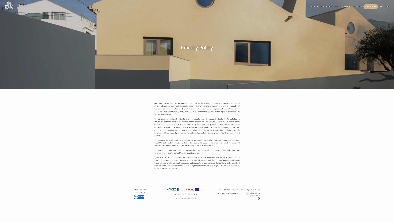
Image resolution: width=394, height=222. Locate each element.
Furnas (337, 6)
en (386, 6)
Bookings (369, 6)
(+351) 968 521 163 (252, 194)
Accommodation (324, 6)
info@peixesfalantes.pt (228, 193)
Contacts (358, 6)
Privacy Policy (139, 192)
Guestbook (347, 6)
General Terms (140, 189)
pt (388, 6)
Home (313, 6)
